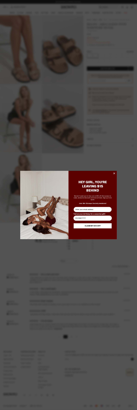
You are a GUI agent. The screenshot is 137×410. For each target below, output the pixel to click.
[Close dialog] (114, 173)
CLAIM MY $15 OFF (93, 226)
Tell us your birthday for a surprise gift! (89, 214)
